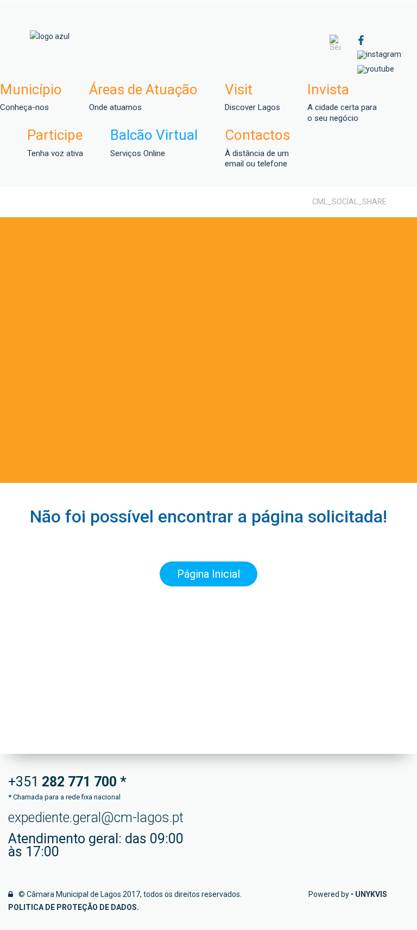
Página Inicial (208, 573)
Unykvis (371, 894)
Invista (342, 102)
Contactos (257, 148)
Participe (55, 142)
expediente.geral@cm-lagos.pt (96, 817)
